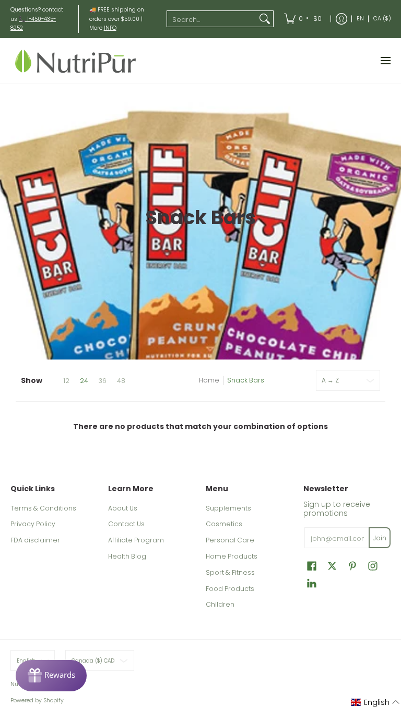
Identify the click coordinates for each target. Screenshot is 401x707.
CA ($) (382, 18)
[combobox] (211, 19)
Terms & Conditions (43, 508)
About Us (122, 508)
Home (209, 380)
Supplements (228, 508)
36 (103, 381)
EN (360, 18)
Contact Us (126, 523)
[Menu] (385, 61)
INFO (110, 28)
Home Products (231, 556)
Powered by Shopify (37, 700)
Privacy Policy (32, 523)
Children (220, 604)
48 (121, 381)
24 (84, 381)
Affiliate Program (136, 540)
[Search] (264, 19)
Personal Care (230, 540)
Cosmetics (224, 523)
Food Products (230, 588)
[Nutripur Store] (75, 61)
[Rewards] (51, 675)
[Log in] (341, 19)
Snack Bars (245, 380)
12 (66, 381)
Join (379, 538)
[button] (311, 565)
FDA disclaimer (35, 540)
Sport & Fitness (230, 572)
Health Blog (127, 556)
